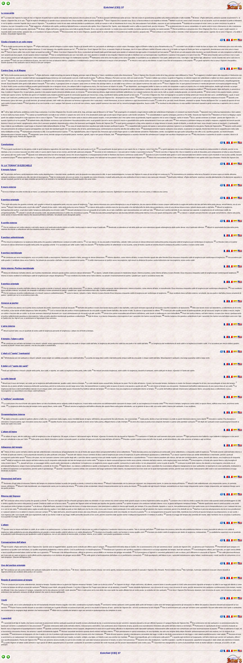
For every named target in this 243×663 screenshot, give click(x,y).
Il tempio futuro (8, 169)
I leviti (4, 600)
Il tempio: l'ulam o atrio (12, 338)
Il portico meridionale (11, 253)
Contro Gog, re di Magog (13, 70)
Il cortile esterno (9, 222)
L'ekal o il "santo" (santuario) (15, 353)
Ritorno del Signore (10, 496)
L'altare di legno (9, 431)
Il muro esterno (8, 187)
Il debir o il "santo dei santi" (14, 366)
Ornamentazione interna (13, 414)
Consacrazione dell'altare (13, 542)
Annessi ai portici (9, 303)
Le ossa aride (7, 13)
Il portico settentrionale (12, 237)
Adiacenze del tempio (11, 447)
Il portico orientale (10, 199)
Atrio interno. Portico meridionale (17, 268)
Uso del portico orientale (13, 565)
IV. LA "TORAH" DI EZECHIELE (16, 165)
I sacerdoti (6, 618)
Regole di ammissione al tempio (16, 580)
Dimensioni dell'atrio (11, 478)
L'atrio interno (8, 326)
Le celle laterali (8, 378)
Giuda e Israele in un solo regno (16, 41)
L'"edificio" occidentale (12, 399)
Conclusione (7, 144)
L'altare (4, 525)
